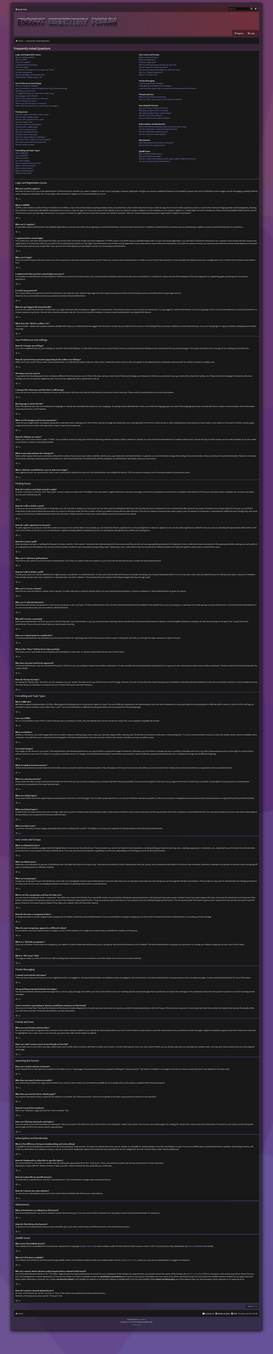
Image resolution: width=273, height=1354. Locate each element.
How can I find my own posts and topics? (154, 118)
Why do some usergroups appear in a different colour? (160, 70)
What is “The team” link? (148, 75)
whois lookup (193, 1274)
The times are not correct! (25, 91)
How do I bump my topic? (25, 144)
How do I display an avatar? (26, 101)
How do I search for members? (150, 115)
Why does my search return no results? (153, 110)
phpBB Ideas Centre (129, 1260)
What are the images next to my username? (32, 98)
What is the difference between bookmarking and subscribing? (163, 126)
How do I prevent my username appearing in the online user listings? (41, 88)
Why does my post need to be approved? (30, 142)
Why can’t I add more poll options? (28, 124)
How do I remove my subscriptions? (152, 134)
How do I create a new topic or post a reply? (32, 114)
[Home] (66, 21)
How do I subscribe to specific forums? (153, 131)
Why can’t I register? (23, 62)
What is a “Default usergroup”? (151, 72)
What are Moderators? (147, 59)
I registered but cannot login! (26, 65)
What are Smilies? (22, 158)
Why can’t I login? (22, 67)
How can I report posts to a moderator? (30, 137)
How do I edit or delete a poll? (26, 127)
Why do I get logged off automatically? (30, 75)
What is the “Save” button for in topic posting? (33, 139)
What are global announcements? (28, 163)
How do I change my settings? (26, 86)
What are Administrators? (149, 57)
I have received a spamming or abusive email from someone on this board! (167, 88)
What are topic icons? (23, 173)
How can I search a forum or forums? (153, 108)
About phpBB (193, 1246)
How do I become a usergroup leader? (153, 67)
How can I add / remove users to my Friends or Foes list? (160, 99)
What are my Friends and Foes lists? (152, 97)
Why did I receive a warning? (26, 134)
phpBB (35, 409)
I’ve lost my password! (23, 72)
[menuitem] (251, 33)
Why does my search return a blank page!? (155, 113)
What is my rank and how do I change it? (30, 103)
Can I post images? (22, 160)
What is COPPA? (21, 59)
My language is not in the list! (26, 96)
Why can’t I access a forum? (26, 129)
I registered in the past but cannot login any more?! (35, 70)
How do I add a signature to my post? (29, 119)
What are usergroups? (147, 62)
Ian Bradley (142, 1319)
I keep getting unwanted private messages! (155, 86)
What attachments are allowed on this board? (156, 142)
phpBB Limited (86, 1246)
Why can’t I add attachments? (26, 132)
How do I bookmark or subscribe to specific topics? (158, 129)
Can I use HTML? (21, 155)
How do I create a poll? (24, 122)
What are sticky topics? (24, 168)
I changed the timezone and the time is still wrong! (34, 93)
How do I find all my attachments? (152, 145)
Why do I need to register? (25, 57)
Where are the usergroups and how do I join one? (157, 65)
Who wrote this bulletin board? (150, 154)
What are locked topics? (24, 170)
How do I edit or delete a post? (26, 117)
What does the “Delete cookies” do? (28, 77)
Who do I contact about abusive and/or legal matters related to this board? (167, 159)
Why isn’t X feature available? (150, 156)
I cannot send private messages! (151, 83)
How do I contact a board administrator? (154, 161)
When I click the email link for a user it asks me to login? (36, 106)
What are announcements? (25, 165)
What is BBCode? (21, 153)
